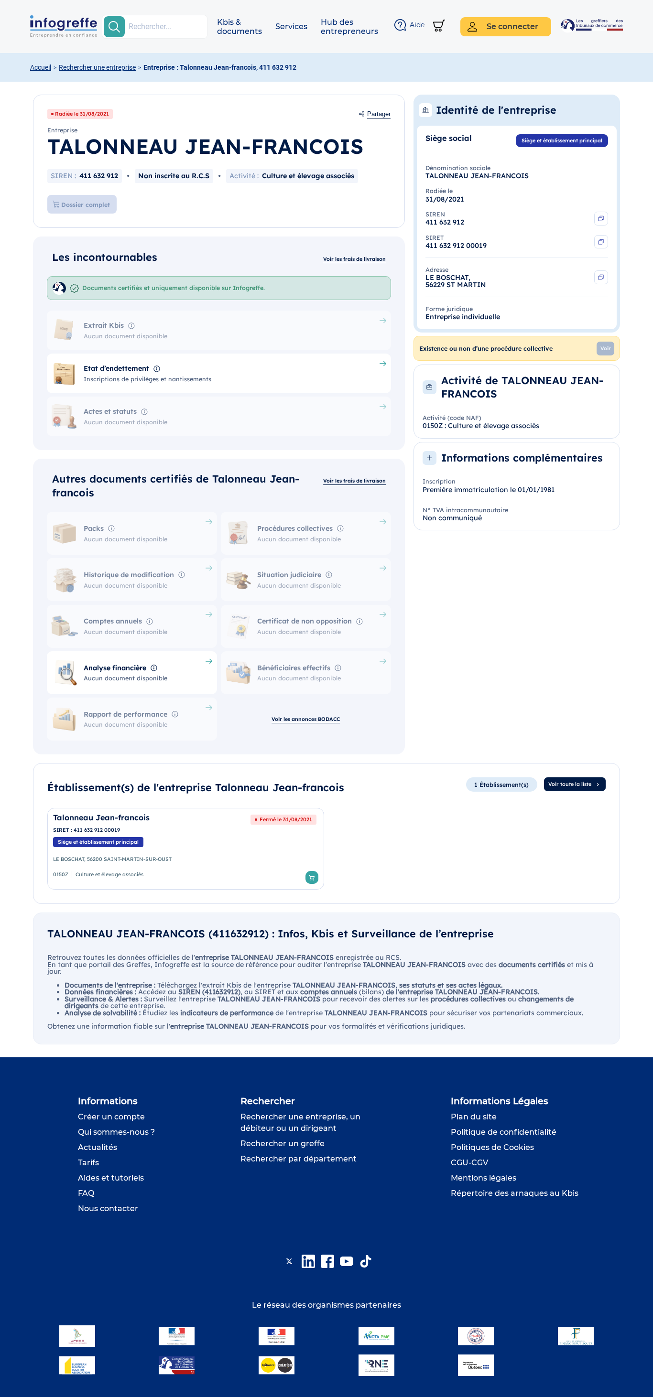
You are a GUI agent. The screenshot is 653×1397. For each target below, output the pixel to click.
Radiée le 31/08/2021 (82, 113)
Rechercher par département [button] (298, 1158)
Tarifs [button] (88, 1162)
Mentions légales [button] (483, 1177)
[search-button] (114, 26)
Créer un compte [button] (111, 1116)
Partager (379, 114)
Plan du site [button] (474, 1116)
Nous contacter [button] (108, 1208)
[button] (239, 27)
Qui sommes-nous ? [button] (116, 1132)
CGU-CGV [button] (469, 1162)
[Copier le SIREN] (601, 219)
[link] (185, 849)
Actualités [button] (97, 1147)
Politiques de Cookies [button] (492, 1147)
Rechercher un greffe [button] (282, 1143)
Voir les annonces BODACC (306, 719)
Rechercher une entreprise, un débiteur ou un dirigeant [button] (300, 1122)
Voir (605, 348)
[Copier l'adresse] (601, 277)
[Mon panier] (439, 26)
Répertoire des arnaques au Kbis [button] (514, 1193)
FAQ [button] (86, 1193)
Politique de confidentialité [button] (503, 1132)
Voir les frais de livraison (354, 259)
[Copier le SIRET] (601, 242)
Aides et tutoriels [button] (111, 1177)
